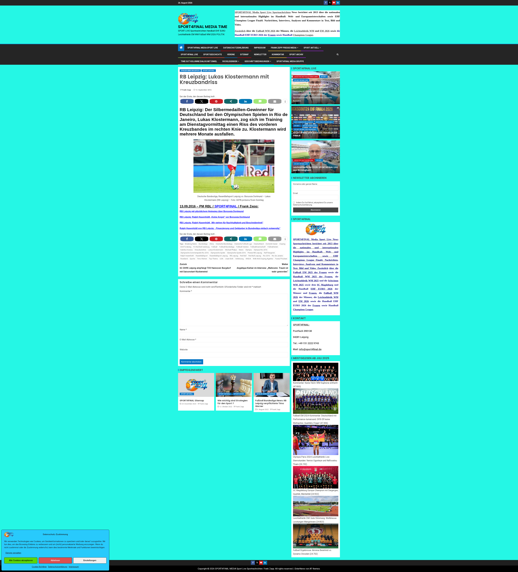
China (211, 244)
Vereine (231, 54)
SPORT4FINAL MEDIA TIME (202, 26)
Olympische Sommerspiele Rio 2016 (194, 253)
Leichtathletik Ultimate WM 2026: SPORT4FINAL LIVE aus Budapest (311, 86)
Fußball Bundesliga (226, 247)
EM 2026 (324, 31)
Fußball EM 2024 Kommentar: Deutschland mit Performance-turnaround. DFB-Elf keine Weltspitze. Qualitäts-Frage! (314, 419)
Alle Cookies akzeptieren (21, 560)
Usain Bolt (229, 259)
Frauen (272, 35)
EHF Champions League (303, 122)
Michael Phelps (231, 250)
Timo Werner (202, 259)
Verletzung (239, 259)
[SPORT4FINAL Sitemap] (196, 385)
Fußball (214, 247)
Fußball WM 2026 (265, 31)
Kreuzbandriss (200, 250)
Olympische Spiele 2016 (236, 253)
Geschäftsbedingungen (257, 61)
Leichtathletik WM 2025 (306, 280)
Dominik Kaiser (271, 244)
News (241, 250)
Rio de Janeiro (277, 256)
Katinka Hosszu (186, 250)
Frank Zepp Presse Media (283, 48)
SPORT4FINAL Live (301, 80)
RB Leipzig (234, 256)
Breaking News (191, 244)
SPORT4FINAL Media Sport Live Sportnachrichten (263, 12)
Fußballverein (273, 247)
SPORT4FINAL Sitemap (192, 400)
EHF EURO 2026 (321, 288)
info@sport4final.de (310, 349)
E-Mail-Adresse (188, 339)
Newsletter (260, 54)
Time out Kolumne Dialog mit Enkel (199, 61)
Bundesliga (203, 244)
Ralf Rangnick (269, 253)
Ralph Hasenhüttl (187, 256)
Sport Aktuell (208, 70)
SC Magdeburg (325, 284)
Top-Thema (213, 259)
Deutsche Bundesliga (224, 244)
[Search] (337, 54)
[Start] (181, 48)
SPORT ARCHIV (296, 54)
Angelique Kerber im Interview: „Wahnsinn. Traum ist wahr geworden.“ (262, 268)
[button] (187, 101)
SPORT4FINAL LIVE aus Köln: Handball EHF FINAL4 (315, 134)
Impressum (74, 567)
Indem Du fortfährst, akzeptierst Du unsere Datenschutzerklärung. (313, 203)
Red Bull (243, 256)
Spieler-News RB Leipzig (190, 70)
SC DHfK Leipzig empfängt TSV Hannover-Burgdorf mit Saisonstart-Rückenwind (205, 268)
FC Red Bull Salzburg (201, 247)
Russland (184, 259)
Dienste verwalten (13, 553)
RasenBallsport (202, 256)
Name (183, 329)
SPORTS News (239, 394)
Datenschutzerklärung (57, 567)
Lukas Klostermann (215, 250)
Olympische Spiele (218, 253)
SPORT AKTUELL (311, 48)
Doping (282, 244)
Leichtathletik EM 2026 (303, 160)
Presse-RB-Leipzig (255, 253)
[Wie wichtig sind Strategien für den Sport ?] (234, 385)
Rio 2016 (266, 256)
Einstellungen (89, 560)
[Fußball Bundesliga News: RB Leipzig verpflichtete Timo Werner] (272, 385)
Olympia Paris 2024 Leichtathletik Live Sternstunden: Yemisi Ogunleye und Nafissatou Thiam (315, 460)
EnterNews (300, 568)
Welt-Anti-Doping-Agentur (263, 259)
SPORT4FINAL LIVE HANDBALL (305, 129)
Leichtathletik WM (304, 31)
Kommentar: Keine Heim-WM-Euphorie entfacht (315, 383)
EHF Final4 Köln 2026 (324, 122)
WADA (248, 259)
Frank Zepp (186, 90)
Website (184, 349)
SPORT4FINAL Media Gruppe (290, 61)
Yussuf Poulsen (281, 259)
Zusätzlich (240, 31)
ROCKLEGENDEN (229, 61)
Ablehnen (55, 560)
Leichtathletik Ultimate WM (306, 76)
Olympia (248, 250)
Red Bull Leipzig (254, 256)
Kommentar (278, 54)
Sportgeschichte (212, 54)
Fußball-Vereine (242, 247)
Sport (323, 76)
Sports (192, 259)
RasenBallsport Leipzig (219, 256)
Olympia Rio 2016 (260, 250)
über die (333, 268)
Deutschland (259, 244)
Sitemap (244, 54)
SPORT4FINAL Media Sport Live (203, 48)
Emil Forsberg (185, 247)
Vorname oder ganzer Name (305, 184)
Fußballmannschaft (258, 247)
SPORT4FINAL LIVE (189, 54)
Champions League (303, 35)
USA (221, 259)
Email (295, 193)
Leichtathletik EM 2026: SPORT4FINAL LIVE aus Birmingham (315, 169)
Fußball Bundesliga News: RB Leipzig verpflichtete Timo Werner (270, 403)
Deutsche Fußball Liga (243, 244)
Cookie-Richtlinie (39, 567)
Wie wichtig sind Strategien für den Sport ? (232, 402)
